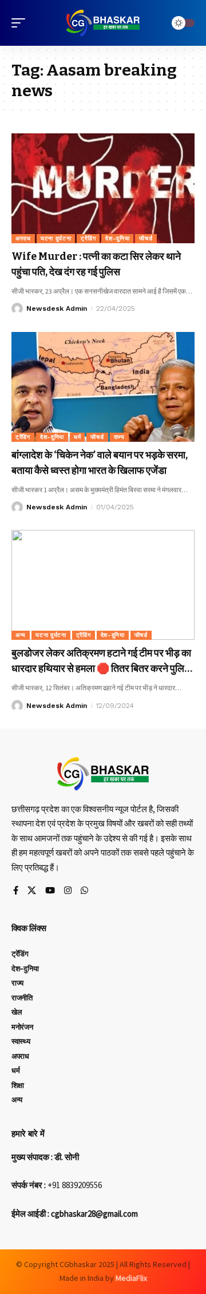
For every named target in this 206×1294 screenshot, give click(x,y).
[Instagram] (67, 891)
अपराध (23, 238)
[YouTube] (50, 891)
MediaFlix (131, 1278)
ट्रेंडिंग (88, 238)
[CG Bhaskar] (103, 23)
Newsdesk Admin (56, 308)
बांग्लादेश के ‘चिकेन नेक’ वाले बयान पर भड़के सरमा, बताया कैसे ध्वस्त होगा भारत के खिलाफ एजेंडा (99, 463)
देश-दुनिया (117, 238)
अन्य (20, 635)
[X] (32, 891)
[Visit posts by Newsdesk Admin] (17, 308)
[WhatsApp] (84, 891)
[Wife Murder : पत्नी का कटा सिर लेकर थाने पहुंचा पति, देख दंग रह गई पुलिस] (103, 188)
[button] (21, 22)
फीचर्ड (145, 238)
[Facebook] (15, 891)
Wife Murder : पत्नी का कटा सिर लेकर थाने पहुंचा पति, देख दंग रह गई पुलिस (96, 264)
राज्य (119, 437)
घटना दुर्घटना (56, 238)
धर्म (77, 437)
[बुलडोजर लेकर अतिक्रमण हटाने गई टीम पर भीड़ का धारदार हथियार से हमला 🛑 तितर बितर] (103, 585)
